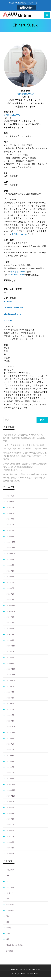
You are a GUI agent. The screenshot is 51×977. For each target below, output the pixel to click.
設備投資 (9, 951)
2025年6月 (10, 571)
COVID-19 (10, 870)
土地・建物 (10, 910)
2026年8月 (10, 496)
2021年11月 (11, 732)
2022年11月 (11, 675)
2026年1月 (10, 536)
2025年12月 (11, 542)
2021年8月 (10, 744)
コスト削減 (10, 887)
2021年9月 (10, 738)
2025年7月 (10, 565)
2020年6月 (10, 819)
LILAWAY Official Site (13, 307)
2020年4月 (10, 830)
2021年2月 (10, 773)
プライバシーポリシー (25, 969)
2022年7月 (10, 692)
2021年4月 (10, 761)
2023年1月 (10, 663)
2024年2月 (10, 634)
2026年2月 (10, 530)
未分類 (8, 928)
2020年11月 (11, 790)
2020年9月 (10, 802)
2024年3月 (10, 629)
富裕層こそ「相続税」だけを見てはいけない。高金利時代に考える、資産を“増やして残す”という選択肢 (25, 456)
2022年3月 (10, 709)
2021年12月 (11, 727)
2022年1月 (10, 721)
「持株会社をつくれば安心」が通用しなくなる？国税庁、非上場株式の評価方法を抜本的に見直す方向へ (25, 437)
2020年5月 (10, 825)
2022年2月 (10, 715)
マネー (8, 899)
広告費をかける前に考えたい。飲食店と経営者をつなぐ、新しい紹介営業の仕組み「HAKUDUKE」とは (25, 466)
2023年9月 (10, 652)
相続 (8, 933)
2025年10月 (11, 554)
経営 (8, 939)
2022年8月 (10, 686)
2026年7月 (10, 502)
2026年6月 (10, 507)
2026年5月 (10, 513)
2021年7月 (10, 750)
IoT (7, 876)
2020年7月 (10, 813)
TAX (8, 881)
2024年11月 (11, 605)
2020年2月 (10, 842)
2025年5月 (10, 577)
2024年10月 (11, 611)
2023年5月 (10, 657)
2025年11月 (11, 548)
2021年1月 (10, 779)
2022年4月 (10, 704)
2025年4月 (10, 582)
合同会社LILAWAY (25, 94)
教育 (8, 922)
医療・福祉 (10, 905)
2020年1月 (10, 848)
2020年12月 (11, 784)
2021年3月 (10, 767)
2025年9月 (10, 559)
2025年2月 (10, 594)
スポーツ (9, 893)
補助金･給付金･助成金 (14, 945)
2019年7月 (10, 854)
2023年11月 (11, 646)
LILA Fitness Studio (16, 274)
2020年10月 (11, 796)
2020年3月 (10, 836)
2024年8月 (10, 617)
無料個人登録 (26, 7)
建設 (8, 916)
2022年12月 (11, 669)
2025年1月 (10, 600)
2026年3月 (10, 525)
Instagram (8, 301)
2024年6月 (10, 623)
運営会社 (37, 969)
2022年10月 (11, 681)
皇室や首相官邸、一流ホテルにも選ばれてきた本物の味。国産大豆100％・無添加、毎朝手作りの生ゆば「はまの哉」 (25, 477)
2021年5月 (10, 756)
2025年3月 (10, 588)
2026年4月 (10, 519)
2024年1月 (10, 640)
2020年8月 (10, 807)
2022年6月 (10, 698)
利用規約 (14, 969)
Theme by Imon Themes (30, 974)
